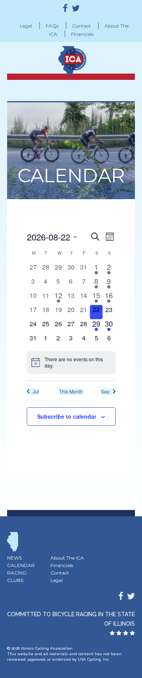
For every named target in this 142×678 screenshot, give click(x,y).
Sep (105, 391)
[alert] (71, 362)
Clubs (15, 580)
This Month (71, 391)
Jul (36, 391)
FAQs (52, 26)
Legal (26, 26)
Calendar (21, 565)
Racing (16, 573)
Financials (82, 34)
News (14, 558)
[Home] (86, 58)
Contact (81, 26)
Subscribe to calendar (66, 416)
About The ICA (67, 558)
